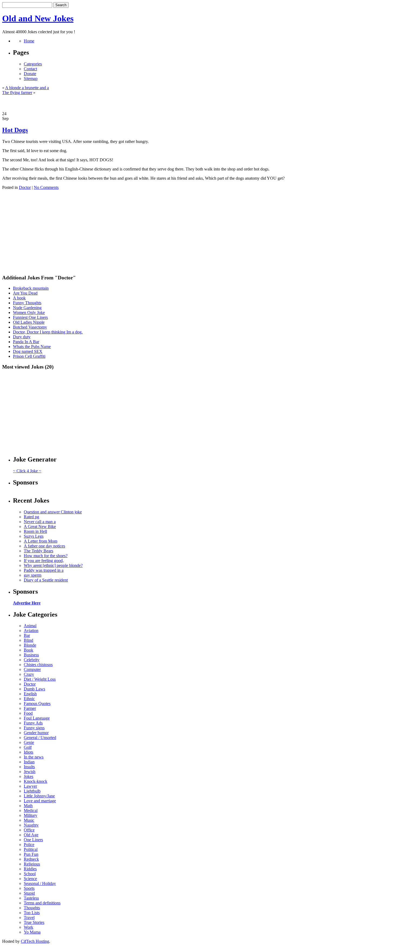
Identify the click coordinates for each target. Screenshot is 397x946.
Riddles (30, 869)
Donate (30, 73)
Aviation (31, 630)
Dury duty (22, 337)
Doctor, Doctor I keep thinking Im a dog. (48, 332)
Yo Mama (32, 932)
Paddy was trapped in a (43, 570)
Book (28, 650)
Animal (30, 625)
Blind (28, 640)
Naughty (31, 825)
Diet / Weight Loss (40, 679)
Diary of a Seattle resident (46, 580)
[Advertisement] (198, 103)
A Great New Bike (40, 526)
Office (29, 830)
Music (29, 820)
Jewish (29, 771)
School (30, 873)
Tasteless (31, 898)
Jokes (28, 776)
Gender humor (36, 732)
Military (30, 815)
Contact (30, 68)
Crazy (29, 674)
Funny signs (34, 728)
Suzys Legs (33, 536)
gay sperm (32, 575)
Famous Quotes (37, 703)
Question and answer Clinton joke (53, 512)
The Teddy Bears (38, 551)
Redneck (31, 859)
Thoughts (32, 907)
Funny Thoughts (27, 302)
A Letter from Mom (40, 541)
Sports (29, 888)
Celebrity (31, 659)
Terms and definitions (42, 903)
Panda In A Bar (26, 341)
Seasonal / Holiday (40, 883)
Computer (32, 669)
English (30, 693)
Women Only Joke (29, 312)
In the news (33, 757)
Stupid (29, 893)
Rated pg (31, 516)
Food (28, 713)
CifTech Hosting (35, 941)
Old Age (31, 835)
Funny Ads (33, 723)
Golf (28, 747)
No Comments (46, 187)
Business (31, 655)
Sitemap (31, 78)
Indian (29, 762)
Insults (29, 766)
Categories (33, 64)
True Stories (34, 922)
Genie (29, 742)
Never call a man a (40, 521)
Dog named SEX (27, 351)
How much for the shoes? (46, 555)
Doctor (25, 187)
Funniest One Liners (30, 317)
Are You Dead (25, 293)
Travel (29, 917)
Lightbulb (32, 791)
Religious (32, 864)
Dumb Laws (34, 689)
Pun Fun (31, 854)
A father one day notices (44, 546)
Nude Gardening (27, 307)
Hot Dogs (15, 129)
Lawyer (30, 786)
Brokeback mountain (31, 288)
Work (28, 927)
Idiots (28, 752)
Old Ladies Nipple (29, 322)
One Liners (33, 839)
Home (29, 41)
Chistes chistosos (38, 664)
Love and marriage (40, 800)
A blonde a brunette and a (27, 87)
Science (30, 878)
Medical (31, 810)
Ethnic (29, 698)
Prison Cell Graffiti (29, 356)
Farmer (30, 708)
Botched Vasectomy (30, 327)
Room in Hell (35, 531)
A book (19, 298)
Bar (27, 635)
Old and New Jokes (37, 18)
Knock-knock (35, 781)
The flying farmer (17, 92)
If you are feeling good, (44, 560)
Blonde (30, 645)
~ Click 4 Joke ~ (27, 471)
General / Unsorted (40, 737)
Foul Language (37, 718)
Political (31, 849)
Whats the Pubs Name (32, 346)
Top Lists (32, 912)
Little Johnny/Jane (39, 796)
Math (28, 805)
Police (29, 844)
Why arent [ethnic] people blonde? (53, 565)
